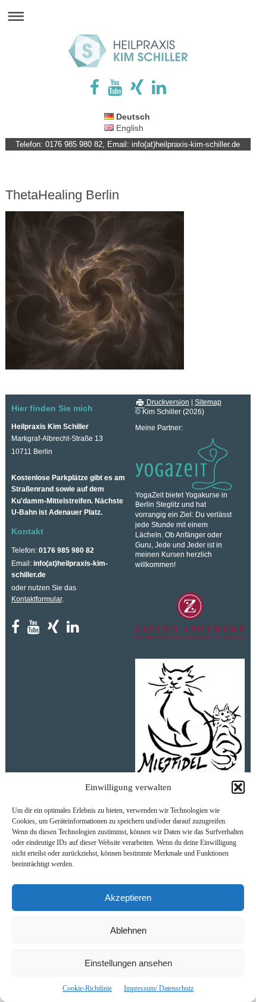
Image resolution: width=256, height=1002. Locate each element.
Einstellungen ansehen (128, 963)
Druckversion (167, 402)
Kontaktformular (36, 599)
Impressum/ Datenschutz (158, 988)
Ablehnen (128, 930)
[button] (238, 787)
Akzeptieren (128, 898)
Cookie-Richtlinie (87, 988)
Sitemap (208, 402)
